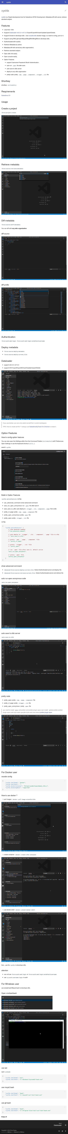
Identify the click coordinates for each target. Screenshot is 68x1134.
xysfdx (3, 17)
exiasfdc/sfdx (33, 36)
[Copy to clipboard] (65, 526)
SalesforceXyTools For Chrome (39, 427)
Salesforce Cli (5, 95)
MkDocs (10, 1132)
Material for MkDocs (19, 1132)
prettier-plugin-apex (46, 712)
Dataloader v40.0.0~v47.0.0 (18, 33)
